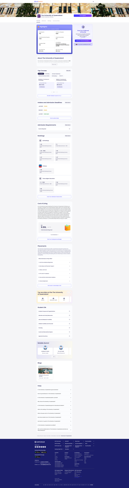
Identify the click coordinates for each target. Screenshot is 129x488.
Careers (66, 455)
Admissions (44, 20)
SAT (85, 459)
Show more (67, 102)
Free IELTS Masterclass (78, 455)
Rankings (49, 20)
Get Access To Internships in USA (54, 285)
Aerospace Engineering (56, 73)
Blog (75, 458)
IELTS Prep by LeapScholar (88, 455)
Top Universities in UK (58, 463)
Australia (56, 457)
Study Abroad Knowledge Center (79, 460)
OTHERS (91, 484)
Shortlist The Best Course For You (54, 95)
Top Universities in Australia (59, 465)
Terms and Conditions (58, 479)
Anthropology (55, 75)
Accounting (41, 73)
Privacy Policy (57, 478)
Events (76, 462)
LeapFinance (86, 453)
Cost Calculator (77, 457)
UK (55, 455)
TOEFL (85, 458)
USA (55, 453)
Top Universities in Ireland (59, 466)
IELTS (85, 457)
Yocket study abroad (68, 457)
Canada (56, 456)
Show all (68, 70)
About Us (66, 453)
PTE (85, 460)
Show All (60, 75)
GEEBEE (66, 458)
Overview (38, 20)
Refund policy (57, 480)
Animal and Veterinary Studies (44, 75)
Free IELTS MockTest (78, 453)
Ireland (56, 458)
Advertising (47, 73)
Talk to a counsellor (78, 456)
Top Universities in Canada (59, 464)
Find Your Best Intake (54, 118)
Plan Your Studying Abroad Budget (54, 239)
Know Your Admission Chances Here (54, 196)
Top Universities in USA (58, 462)
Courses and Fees (56, 20)
